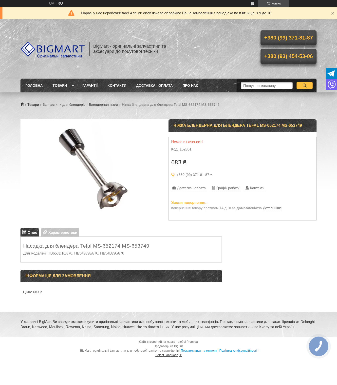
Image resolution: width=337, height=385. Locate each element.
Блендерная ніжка (103, 105)
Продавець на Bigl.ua (169, 346)
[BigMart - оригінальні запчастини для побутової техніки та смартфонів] (52, 49)
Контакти (117, 85)
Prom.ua (192, 341)
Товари (60, 85)
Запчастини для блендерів (64, 105)
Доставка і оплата (154, 85)
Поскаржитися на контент (199, 350)
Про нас (190, 85)
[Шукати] (305, 85)
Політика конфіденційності (238, 350)
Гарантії (90, 85)
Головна (34, 85)
